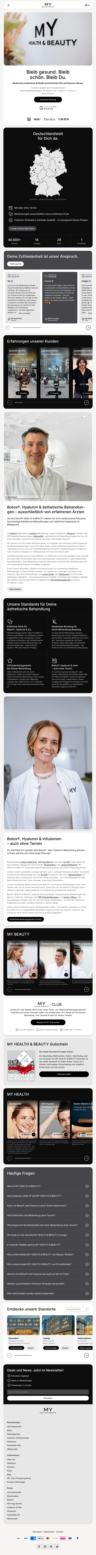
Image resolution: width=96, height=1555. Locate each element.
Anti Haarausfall (14, 1492)
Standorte (11, 1463)
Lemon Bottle (48, 574)
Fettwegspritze (13, 1434)
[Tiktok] (57, 1546)
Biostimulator (13, 1496)
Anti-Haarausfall (14, 1426)
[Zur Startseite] (48, 5)
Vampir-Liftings (69, 897)
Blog (9, 1474)
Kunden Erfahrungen (16, 1482)
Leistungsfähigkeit (69, 865)
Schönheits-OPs (14, 1445)
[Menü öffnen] (8, 5)
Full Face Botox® (45, 862)
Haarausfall (38, 536)
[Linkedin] (45, 1546)
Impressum (37, 1532)
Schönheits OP (13, 1515)
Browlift (44, 874)
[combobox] (89, 5)
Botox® (13, 533)
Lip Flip (66, 862)
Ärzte (9, 1471)
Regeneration (50, 865)
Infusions (71, 533)
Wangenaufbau (75, 874)
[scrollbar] (48, 328)
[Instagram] (51, 1546)
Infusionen (11, 1441)
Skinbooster (64, 574)
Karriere (10, 1467)
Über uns (11, 1459)
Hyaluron (33, 533)
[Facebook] (39, 1546)
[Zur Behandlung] (34, 975)
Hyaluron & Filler (14, 1507)
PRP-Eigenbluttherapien (48, 897)
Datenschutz (49, 1532)
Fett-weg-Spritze (14, 1503)
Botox (9, 1430)
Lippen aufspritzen (28, 862)
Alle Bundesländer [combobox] (74, 1309)
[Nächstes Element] (88, 327)
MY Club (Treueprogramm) (19, 1478)
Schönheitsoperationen (60, 580)
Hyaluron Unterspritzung (18, 1438)
